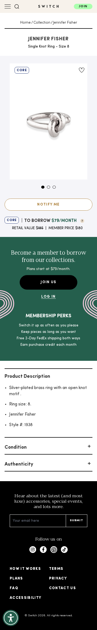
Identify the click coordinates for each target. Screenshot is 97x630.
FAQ (14, 588)
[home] (48, 6)
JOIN (83, 6)
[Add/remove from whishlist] (81, 70)
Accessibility (25, 598)
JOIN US (48, 282)
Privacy (58, 578)
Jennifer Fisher (65, 22)
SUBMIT (77, 520)
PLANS (16, 578)
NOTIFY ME (48, 204)
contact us (62, 588)
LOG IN (48, 296)
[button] (16, 6)
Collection (41, 22)
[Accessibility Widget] (11, 618)
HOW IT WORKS (25, 569)
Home (25, 22)
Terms (56, 569)
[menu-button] (8, 6)
